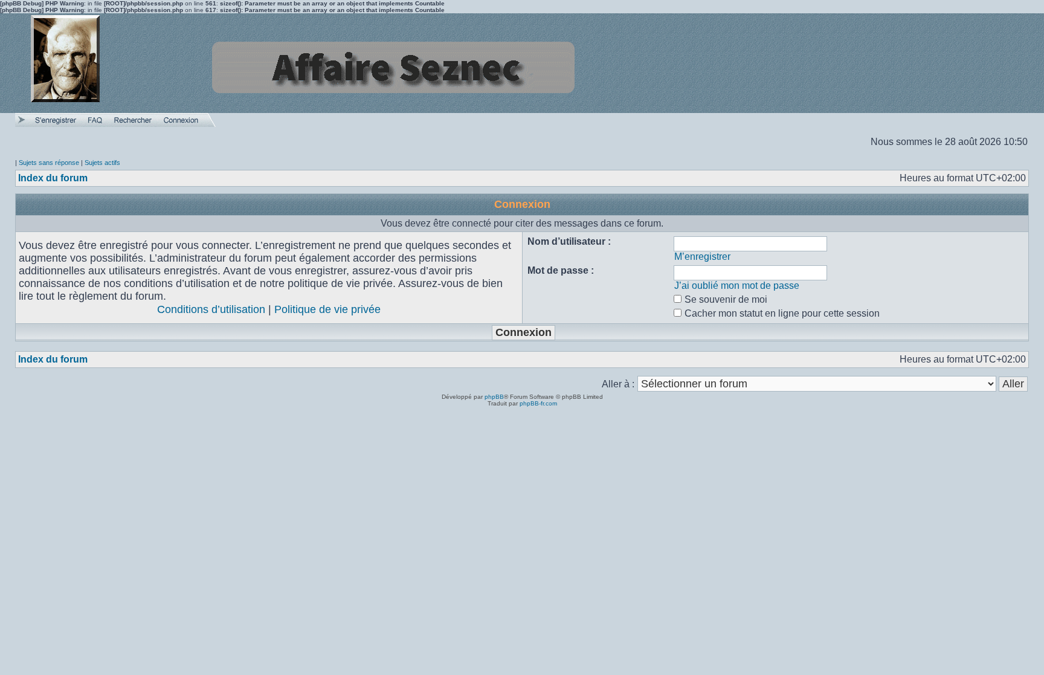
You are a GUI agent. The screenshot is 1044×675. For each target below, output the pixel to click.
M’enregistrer (702, 256)
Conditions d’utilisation (211, 309)
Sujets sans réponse (49, 162)
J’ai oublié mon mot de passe (736, 285)
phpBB (494, 396)
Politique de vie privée (327, 309)
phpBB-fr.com (538, 403)
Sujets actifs (102, 162)
